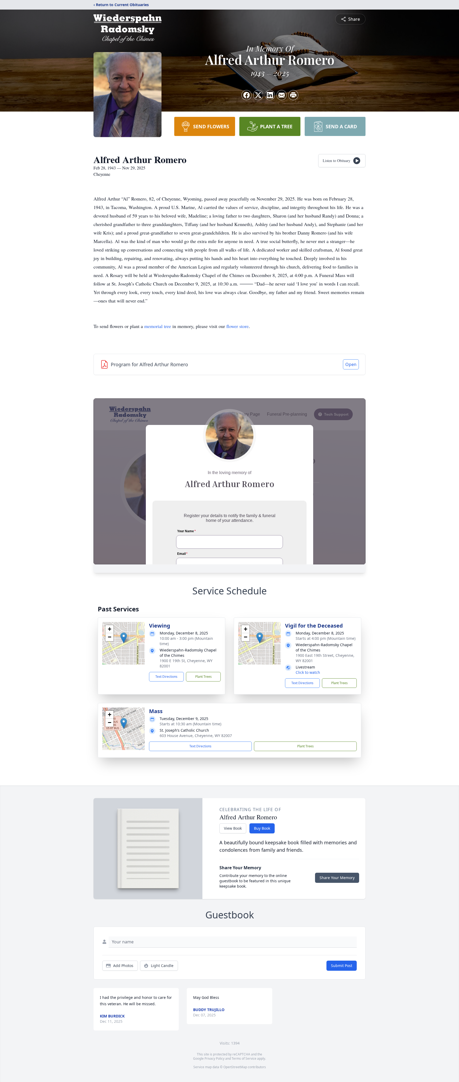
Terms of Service (244, 1058)
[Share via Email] (281, 95)
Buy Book (262, 828)
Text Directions (166, 676)
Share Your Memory (337, 877)
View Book (233, 828)
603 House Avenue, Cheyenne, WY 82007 (196, 735)
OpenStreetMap (235, 1067)
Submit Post (341, 965)
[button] (123, 637)
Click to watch (308, 672)
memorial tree (157, 326)
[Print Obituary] (293, 95)
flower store (237, 326)
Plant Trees (203, 676)
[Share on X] (258, 95)
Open (350, 364)
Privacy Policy (214, 1058)
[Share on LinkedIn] (270, 95)
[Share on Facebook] (246, 95)
